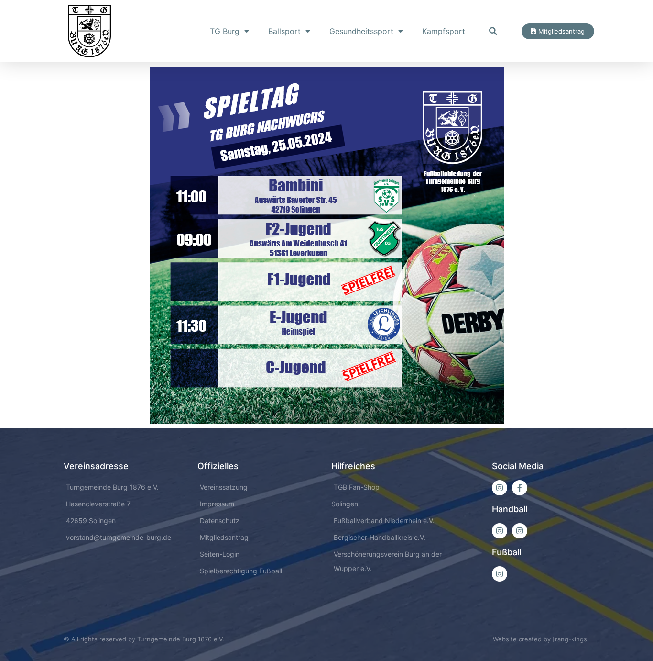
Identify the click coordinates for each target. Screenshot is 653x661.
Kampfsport (443, 31)
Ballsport (284, 31)
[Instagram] (499, 487)
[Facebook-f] (519, 487)
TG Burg (224, 31)
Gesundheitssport (361, 31)
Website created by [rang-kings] (541, 639)
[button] (493, 31)
